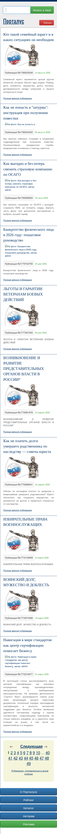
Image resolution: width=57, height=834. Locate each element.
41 (10, 758)
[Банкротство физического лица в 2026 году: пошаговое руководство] (21, 250)
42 (15, 758)
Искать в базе (42, 10)
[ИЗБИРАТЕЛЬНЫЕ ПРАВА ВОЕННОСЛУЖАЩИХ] (21, 539)
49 (29, 763)
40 (48, 752)
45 (31, 758)
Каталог (28, 808)
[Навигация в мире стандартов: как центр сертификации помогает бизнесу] (21, 661)
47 (42, 758)
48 (47, 758)
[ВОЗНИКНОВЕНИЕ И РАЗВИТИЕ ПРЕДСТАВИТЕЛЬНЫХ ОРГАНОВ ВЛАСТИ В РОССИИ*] (21, 394)
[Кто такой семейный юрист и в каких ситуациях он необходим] (21, 54)
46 (36, 758)
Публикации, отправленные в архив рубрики (29, 772)
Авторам (28, 816)
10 (38, 752)
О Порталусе (28, 792)
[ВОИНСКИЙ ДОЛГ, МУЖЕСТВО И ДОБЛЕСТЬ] (21, 600)
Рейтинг (47, 22)
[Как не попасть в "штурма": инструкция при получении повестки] (20, 123)
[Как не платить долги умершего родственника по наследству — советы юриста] (21, 466)
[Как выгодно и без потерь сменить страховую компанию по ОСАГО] (21, 184)
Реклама (28, 824)
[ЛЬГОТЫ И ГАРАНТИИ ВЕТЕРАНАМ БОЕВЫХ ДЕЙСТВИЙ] (21, 314)
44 (26, 758)
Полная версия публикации (17, 98)
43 (21, 758)
